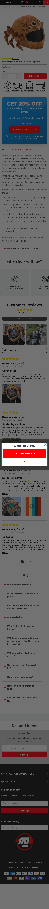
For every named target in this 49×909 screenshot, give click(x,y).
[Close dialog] (45, 444)
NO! (24, 462)
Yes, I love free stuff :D (24, 453)
